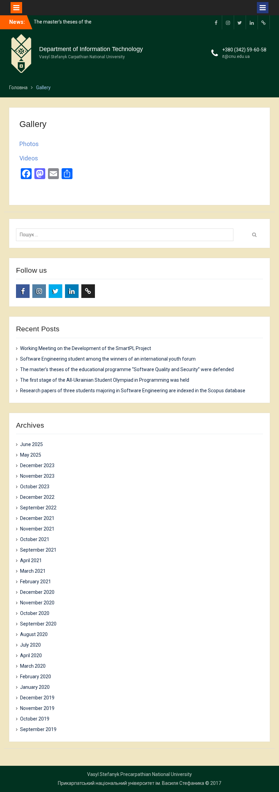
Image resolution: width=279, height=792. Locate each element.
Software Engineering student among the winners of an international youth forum (108, 359)
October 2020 (34, 613)
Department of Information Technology (91, 49)
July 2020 (30, 645)
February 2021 (35, 581)
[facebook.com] (216, 22)
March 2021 (33, 571)
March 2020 (33, 666)
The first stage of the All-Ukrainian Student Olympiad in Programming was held (104, 380)
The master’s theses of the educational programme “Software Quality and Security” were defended (127, 369)
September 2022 (38, 507)
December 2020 (37, 592)
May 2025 (30, 455)
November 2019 (37, 708)
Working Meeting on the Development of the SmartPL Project (85, 348)
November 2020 (37, 602)
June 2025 (31, 444)
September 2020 (38, 624)
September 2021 (38, 550)
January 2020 (35, 687)
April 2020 (31, 655)
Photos (29, 143)
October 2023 (34, 486)
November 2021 (37, 529)
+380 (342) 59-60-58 (244, 49)
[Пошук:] (126, 234)
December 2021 (37, 518)
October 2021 (34, 539)
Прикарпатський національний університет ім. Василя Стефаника (131, 783)
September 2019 (38, 729)
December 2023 (37, 465)
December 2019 (37, 697)
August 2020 (34, 634)
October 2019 (34, 719)
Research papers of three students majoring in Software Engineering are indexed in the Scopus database (132, 390)
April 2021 (31, 560)
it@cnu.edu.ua (236, 56)
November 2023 (37, 476)
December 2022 (37, 497)
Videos (28, 158)
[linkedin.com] (251, 22)
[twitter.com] (239, 22)
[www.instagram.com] (228, 22)
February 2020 (35, 676)
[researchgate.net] (263, 22)
